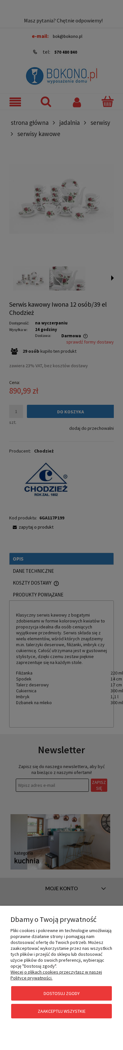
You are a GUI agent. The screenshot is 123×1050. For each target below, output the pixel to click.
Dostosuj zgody (62, 993)
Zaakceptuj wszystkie (62, 1011)
